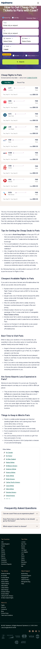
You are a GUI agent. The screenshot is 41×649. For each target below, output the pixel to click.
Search (21, 62)
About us (3, 607)
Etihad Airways (10, 495)
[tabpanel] (20, 143)
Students (19, 55)
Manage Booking (25, 581)
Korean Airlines (5, 593)
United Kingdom (5, 544)
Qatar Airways (4, 589)
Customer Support (26, 575)
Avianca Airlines (10, 472)
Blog (2, 611)
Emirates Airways (11, 492)
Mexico (3, 556)
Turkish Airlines (5, 583)
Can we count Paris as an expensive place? (18, 513)
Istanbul (23, 564)
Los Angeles (24, 552)
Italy (2, 548)
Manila (23, 560)
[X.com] (39, 631)
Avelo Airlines (10, 475)
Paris (22, 554)
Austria (3, 550)
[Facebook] (33, 631)
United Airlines (5, 587)
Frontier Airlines (5, 577)
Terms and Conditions (7, 615)
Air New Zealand (11, 459)
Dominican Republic (6, 564)
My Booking (24, 573)
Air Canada (9, 452)
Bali (22, 566)
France (3, 546)
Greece (3, 552)
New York (23, 544)
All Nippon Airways (11, 466)
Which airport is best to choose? (15, 526)
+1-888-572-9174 (32, 78)
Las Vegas (24, 550)
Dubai (22, 558)
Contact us (4, 609)
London (23, 542)
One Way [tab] (8, 82)
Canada (3, 554)
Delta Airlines (10, 489)
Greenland (3, 560)
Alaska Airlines (10, 462)
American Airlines (11, 469)
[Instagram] (36, 631)
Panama (3, 558)
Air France (9, 456)
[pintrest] (30, 631)
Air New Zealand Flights (7, 598)
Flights (3, 605)
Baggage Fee (24, 577)
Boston (23, 546)
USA (2, 542)
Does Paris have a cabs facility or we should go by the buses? (19, 520)
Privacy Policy (4, 613)
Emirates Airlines (5, 591)
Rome (22, 556)
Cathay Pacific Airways (13, 482)
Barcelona (24, 562)
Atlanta (23, 548)
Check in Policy (25, 579)
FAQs (22, 583)
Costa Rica (4, 562)
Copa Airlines (10, 485)
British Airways (10, 479)
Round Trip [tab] (21, 82)
